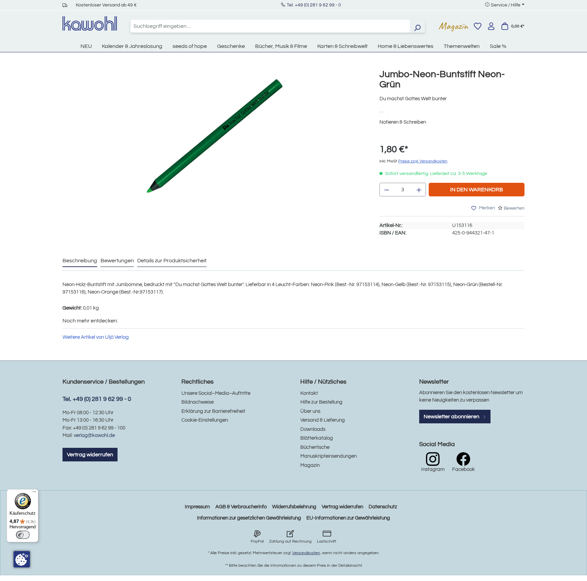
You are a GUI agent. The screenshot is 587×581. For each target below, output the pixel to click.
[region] (214, 149)
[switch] (23, 535)
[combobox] (270, 26)
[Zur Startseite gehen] (90, 23)
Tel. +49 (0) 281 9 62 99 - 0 (314, 5)
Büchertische (315, 447)
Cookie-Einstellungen (204, 420)
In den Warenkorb (476, 189)
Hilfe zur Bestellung (321, 402)
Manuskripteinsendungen (328, 456)
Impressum (197, 506)
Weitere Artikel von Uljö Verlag (96, 337)
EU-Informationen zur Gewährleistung (348, 518)
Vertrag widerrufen (90, 454)
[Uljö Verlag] (383, 111)
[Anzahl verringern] (386, 189)
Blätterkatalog (316, 438)
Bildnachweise (197, 402)
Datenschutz (383, 506)
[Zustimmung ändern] (22, 559)
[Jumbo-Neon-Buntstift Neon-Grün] (214, 142)
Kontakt (309, 393)
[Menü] (34, 493)
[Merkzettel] (478, 26)
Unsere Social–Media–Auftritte (215, 393)
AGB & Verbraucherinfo (241, 506)
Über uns (310, 411)
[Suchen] (417, 26)
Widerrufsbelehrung (294, 506)
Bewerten (514, 208)
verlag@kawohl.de (94, 435)
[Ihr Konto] (491, 26)
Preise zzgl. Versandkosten (422, 161)
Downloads (312, 429)
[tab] (80, 261)
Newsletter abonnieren (452, 416)
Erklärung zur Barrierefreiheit (213, 411)
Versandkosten (306, 553)
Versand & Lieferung (322, 420)
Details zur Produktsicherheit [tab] (172, 260)
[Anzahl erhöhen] (419, 189)
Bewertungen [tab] (117, 260)
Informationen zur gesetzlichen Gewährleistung (249, 518)
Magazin (453, 25)
